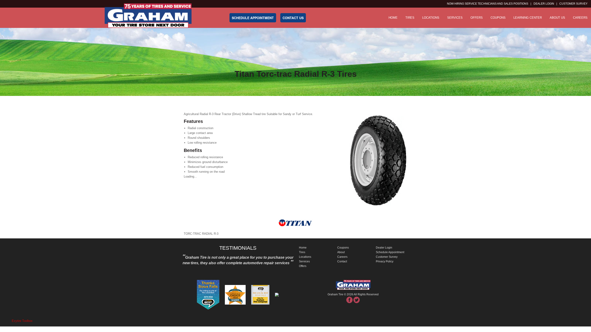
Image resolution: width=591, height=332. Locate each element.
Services (455, 17)
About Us (557, 17)
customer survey (573, 3)
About (341, 252)
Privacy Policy (384, 261)
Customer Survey (387, 256)
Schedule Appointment (390, 252)
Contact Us (293, 17)
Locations (430, 17)
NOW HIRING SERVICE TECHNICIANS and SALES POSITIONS (487, 3)
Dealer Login (544, 3)
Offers (476, 17)
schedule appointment (253, 17)
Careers (580, 17)
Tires (409, 17)
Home (393, 17)
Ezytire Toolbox (22, 321)
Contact (342, 261)
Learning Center (527, 17)
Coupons (498, 17)
